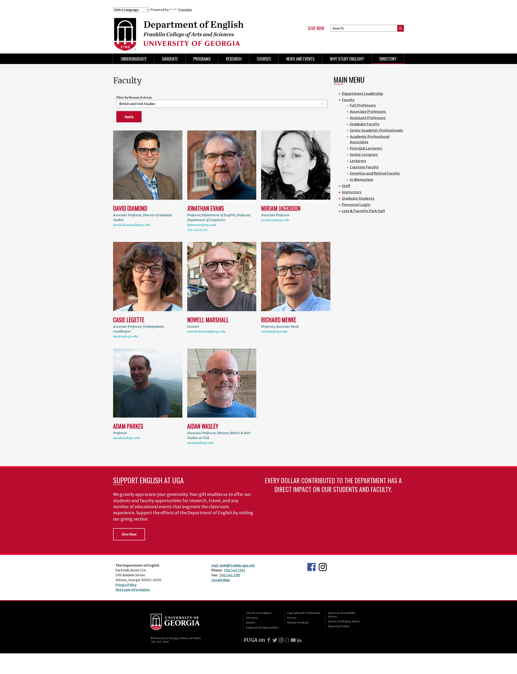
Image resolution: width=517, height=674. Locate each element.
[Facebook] (268, 640)
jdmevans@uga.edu (201, 225)
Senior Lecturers (364, 154)
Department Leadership (362, 93)
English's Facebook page (311, 567)
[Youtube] (293, 640)
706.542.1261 (234, 570)
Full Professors (363, 105)
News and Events (300, 59)
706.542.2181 (229, 575)
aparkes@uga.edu (126, 438)
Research (234, 59)
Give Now (316, 28)
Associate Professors (368, 111)
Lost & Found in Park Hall (363, 211)
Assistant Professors (368, 117)
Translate (185, 10)
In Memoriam (361, 179)
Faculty (348, 100)
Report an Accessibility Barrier (341, 614)
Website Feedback (298, 622)
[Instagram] (281, 640)
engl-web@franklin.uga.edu (233, 565)
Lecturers (358, 161)
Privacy (291, 617)
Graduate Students (358, 198)
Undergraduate (134, 59)
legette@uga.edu (125, 336)
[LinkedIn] (299, 640)
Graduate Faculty (364, 124)
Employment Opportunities (262, 627)
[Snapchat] (287, 640)
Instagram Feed (323, 567)
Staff (346, 186)
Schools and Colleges (259, 612)
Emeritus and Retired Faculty (375, 173)
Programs (202, 59)
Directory (387, 59)
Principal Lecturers (366, 148)
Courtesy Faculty (364, 167)
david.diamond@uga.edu (131, 225)
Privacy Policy (126, 585)
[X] (274, 640)
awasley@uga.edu (200, 443)
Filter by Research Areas (134, 97)
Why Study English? (347, 59)
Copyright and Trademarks (303, 612)
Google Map (220, 580)
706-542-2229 (197, 230)
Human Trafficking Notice (344, 621)
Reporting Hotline (339, 626)
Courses (264, 59)
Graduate (170, 59)
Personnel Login (356, 204)
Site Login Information (133, 590)
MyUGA (250, 622)
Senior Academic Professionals (376, 130)
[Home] (193, 30)
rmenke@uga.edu (274, 331)
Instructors (351, 192)
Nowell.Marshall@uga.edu (206, 331)
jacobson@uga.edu (275, 220)
